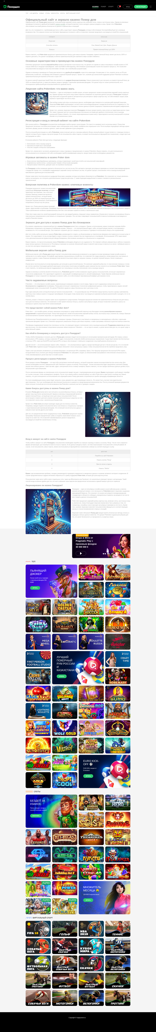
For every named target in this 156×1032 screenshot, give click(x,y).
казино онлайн (60, 24)
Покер (103, 6)
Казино (95, 6)
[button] (106, 554)
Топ (27, 13)
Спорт (110, 6)
